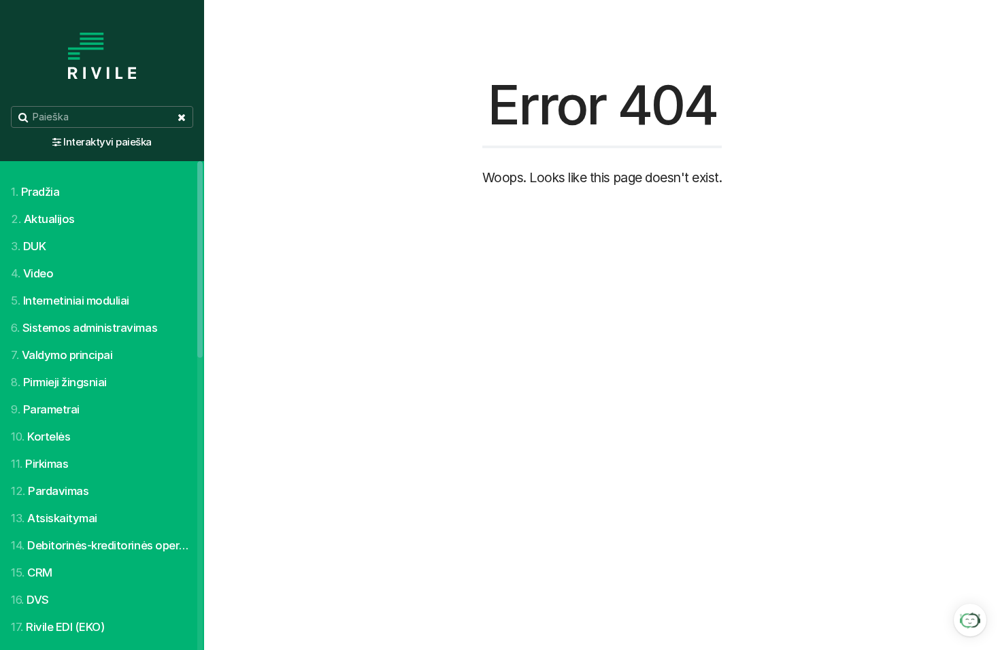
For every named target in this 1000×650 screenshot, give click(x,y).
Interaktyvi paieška (107, 141)
